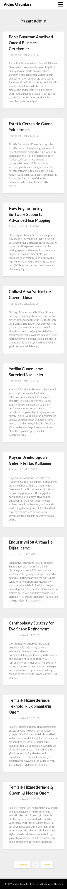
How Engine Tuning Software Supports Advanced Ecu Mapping (29, 214)
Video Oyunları (17, 4)
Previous (22, 864)
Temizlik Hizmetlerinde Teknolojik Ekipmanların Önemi (30, 706)
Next (47, 864)
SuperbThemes (54, 883)
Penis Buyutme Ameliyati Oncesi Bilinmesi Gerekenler (31, 42)
